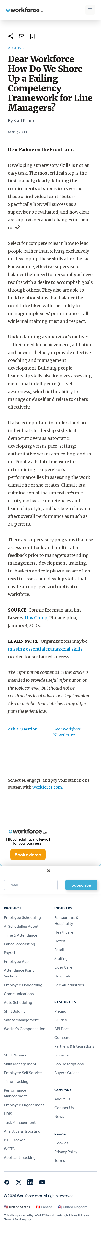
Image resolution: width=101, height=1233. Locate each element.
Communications (19, 993)
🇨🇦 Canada (44, 1207)
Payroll (9, 952)
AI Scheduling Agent (21, 926)
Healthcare (63, 932)
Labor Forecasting (19, 944)
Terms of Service (14, 1219)
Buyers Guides (67, 1072)
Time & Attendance (20, 935)
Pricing (60, 1011)
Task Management (20, 1122)
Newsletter (64, 734)
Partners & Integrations (74, 1046)
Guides (60, 1020)
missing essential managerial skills (45, 649)
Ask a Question (23, 729)
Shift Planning (15, 1055)
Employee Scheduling (22, 917)
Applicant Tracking (20, 1157)
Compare (62, 1037)
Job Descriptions (69, 1064)
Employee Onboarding (23, 985)
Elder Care (63, 967)
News (59, 1116)
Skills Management (20, 1064)
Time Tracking (16, 1081)
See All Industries (69, 985)
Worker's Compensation (24, 1028)
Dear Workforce (67, 729)
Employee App (16, 961)
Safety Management (21, 1020)
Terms (59, 1160)
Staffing (61, 958)
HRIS (8, 1113)
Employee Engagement (24, 1105)
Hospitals (62, 976)
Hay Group (36, 618)
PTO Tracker (14, 1140)
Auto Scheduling (18, 1002)
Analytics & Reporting (22, 1131)
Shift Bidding (15, 1011)
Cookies (61, 1143)
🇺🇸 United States (17, 1207)
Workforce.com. (47, 787)
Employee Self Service (23, 1072)
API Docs (62, 1028)
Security (61, 1055)
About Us (62, 1099)
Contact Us (64, 1107)
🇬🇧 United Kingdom (72, 1207)
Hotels (60, 941)
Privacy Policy (65, 1151)
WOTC (9, 1148)
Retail (59, 949)
